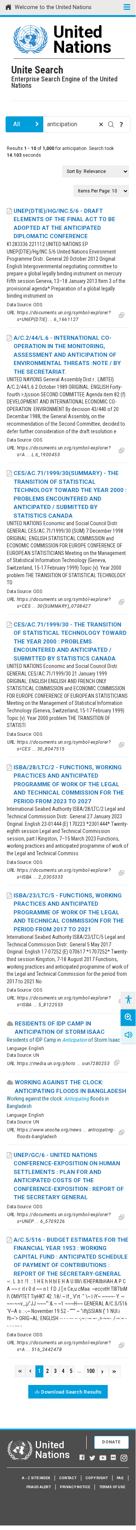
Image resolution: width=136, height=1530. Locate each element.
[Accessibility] (128, 1000)
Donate (111, 1442)
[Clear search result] (101, 124)
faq (120, 1478)
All (16, 124)
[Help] (121, 124)
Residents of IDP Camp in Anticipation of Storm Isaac (60, 1028)
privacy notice (75, 1487)
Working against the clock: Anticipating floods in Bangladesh (70, 1086)
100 (91, 1371)
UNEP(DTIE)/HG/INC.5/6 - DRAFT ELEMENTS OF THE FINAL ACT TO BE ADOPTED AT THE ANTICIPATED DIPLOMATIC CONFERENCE (64, 224)
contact (67, 1478)
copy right (97, 1478)
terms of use (112, 1487)
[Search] (111, 124)
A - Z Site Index (36, 1478)
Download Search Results (71, 1392)
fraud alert (38, 1487)
